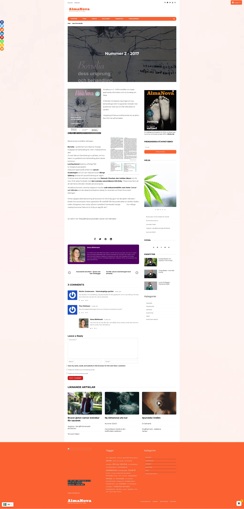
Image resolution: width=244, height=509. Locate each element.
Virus (135, 489)
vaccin (125, 489)
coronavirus (111, 470)
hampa (109, 478)
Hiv (114, 478)
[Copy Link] (2, 45)
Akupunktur (112, 457)
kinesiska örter (120, 481)
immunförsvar (129, 478)
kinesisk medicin (130, 481)
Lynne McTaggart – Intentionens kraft (164, 283)
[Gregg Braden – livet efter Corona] (150, 274)
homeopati (120, 478)
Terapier (73, 18)
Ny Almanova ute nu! (152, 220)
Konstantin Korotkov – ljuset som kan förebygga (88, 272)
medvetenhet (110, 489)
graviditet (124, 475)
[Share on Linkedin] (111, 239)
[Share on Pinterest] (106, 239)
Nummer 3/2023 (151, 232)
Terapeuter (150, 306)
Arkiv (148, 316)
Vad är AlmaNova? (74, 493)
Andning (119, 457)
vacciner (130, 489)
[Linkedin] (2, 33)
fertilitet (116, 475)
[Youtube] (172, 2)
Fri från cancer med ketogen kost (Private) (118, 272)
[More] (2, 49)
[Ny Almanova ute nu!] (122, 403)
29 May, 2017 (118, 291)
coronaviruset (122, 470)
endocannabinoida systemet (124, 473)
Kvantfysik (149, 313)
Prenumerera (134, 18)
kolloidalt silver (110, 484)
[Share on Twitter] (100, 239)
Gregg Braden (132, 475)
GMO (119, 475)
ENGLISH (70, 2)
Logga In (237, 2)
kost (117, 484)
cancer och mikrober (118, 461)
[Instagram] (175, 2)
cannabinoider (128, 461)
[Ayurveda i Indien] (159, 403)
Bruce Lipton (134, 457)
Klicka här (170, 134)
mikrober (119, 489)
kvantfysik (122, 484)
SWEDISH (77, 2)
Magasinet (106, 18)
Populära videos (152, 319)
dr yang (114, 473)
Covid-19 (131, 470)
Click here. (80, 484)
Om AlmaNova (145, 501)
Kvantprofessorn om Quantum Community (165, 259)
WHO (107, 491)
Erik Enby (109, 476)
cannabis (108, 464)
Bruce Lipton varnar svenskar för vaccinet (157, 216)
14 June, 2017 (107, 319)
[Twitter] (170, 2)
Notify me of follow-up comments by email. (81, 369)
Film (150, 195)
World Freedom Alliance (115, 491)
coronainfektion (133, 464)
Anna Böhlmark (93, 247)
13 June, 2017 (95, 306)
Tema (84, 18)
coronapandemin (111, 467)
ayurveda (126, 457)
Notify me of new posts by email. (78, 373)
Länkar (155, 501)
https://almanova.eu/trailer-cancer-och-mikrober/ (97, 219)
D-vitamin (108, 473)
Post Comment (75, 378)
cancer (109, 461)
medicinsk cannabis (122, 486)
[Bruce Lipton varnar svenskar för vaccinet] (85, 403)
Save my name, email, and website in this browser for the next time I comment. (97, 366)
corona (123, 464)
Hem (69, 23)
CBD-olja (115, 464)
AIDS (107, 457)
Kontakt (173, 501)
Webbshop (119, 18)
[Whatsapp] (2, 41)
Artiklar (149, 309)
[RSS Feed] (165, 2)
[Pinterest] (2, 37)
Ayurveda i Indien (151, 224)
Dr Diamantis (146, 424)
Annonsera (164, 501)
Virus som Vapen (73, 434)
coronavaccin (122, 467)
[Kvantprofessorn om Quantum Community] (150, 262)
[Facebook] (167, 2)
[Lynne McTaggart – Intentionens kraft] (150, 286)
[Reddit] (2, 30)
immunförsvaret (111, 481)
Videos (94, 18)
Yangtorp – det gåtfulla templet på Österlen (158, 228)
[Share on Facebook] (95, 239)
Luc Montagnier (131, 484)
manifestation (109, 486)
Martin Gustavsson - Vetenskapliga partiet (96, 291)
